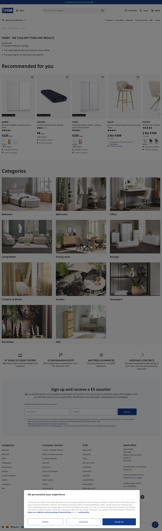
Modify (45, 522)
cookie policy (83, 512)
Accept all (119, 522)
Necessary (83, 522)
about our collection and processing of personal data (49, 512)
